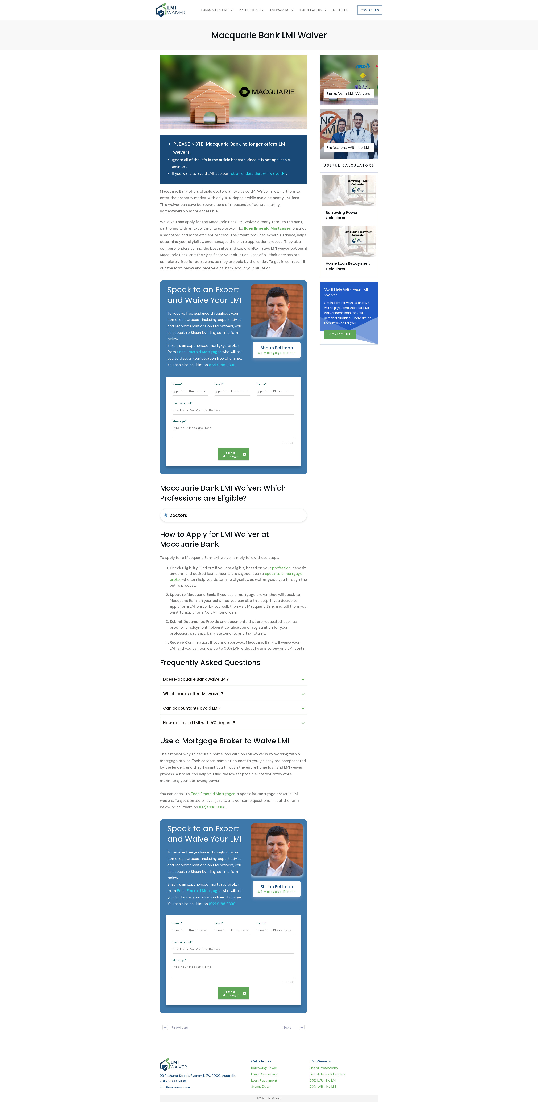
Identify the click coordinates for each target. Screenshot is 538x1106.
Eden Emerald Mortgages (267, 228)
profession (281, 567)
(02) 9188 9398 (222, 364)
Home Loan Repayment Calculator (349, 250)
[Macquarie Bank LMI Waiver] (233, 92)
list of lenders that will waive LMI (257, 173)
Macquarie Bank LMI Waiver (269, 35)
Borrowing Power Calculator (349, 199)
